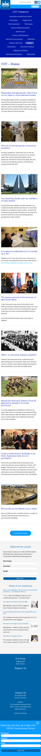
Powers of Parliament (20, 35)
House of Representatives (20, 28)
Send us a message (20, 713)
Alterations (11, 47)
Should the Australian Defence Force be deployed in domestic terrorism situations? (18, 403)
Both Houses (20, 32)
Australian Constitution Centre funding (15, 602)
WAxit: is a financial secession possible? (19, 355)
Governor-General (27, 47)
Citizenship (13, 20)
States (29, 43)
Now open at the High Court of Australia (15, 623)
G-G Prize (20, 658)
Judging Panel (20, 661)
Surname (6, 566)
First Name (7, 561)
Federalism (31, 54)
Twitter (39, 2)
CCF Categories (20, 11)
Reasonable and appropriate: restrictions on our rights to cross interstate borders (19, 94)
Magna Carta (27, 20)
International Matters (14, 54)
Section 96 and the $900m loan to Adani (19, 509)
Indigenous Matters (20, 50)
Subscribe (20, 751)
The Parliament (14, 24)
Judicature (31, 39)
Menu (35, 6)
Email (5, 571)
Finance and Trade (15, 43)
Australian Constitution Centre (20, 16)
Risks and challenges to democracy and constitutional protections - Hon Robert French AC (20, 591)
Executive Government (14, 39)
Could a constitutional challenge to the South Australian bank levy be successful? (18, 455)
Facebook (35, 2)
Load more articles (20, 533)
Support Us (20, 668)
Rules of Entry (20, 664)
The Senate (29, 24)
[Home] (5, 5)
